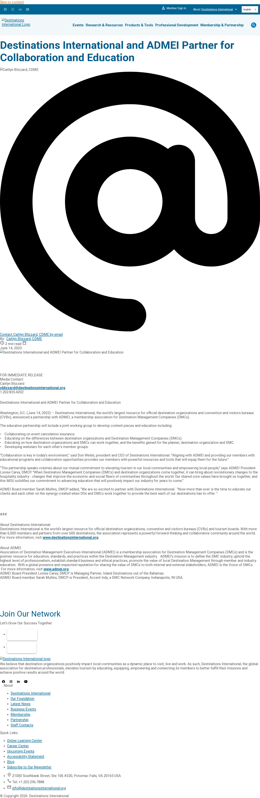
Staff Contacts (22, 725)
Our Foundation (22, 698)
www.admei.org (56, 569)
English (247, 9)
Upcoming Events (20, 751)
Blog (10, 762)
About (215, 9)
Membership (22, 634)
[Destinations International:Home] (23, 25)
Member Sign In (173, 8)
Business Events (23, 709)
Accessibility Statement (25, 756)
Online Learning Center (24, 740)
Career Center (18, 746)
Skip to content (12, 2)
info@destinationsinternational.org (39, 788)
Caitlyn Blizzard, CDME (24, 339)
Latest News (20, 704)
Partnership (22, 647)
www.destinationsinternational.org (70, 537)
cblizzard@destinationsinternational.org (32, 388)
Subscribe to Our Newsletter (29, 767)
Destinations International (30, 693)
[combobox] (250, 9)
